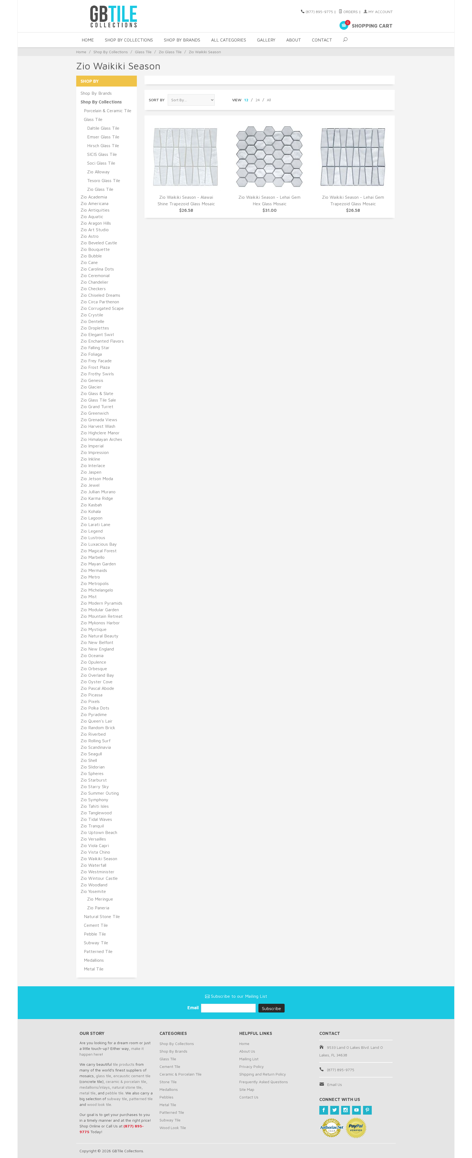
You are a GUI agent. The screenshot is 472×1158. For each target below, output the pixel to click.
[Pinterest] (367, 1110)
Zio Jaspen (91, 472)
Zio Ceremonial (95, 275)
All (269, 99)
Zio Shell (89, 760)
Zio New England (97, 648)
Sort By (157, 99)
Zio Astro (90, 236)
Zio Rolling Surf (96, 740)
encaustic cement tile (132, 1075)
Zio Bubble (91, 255)
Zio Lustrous (93, 537)
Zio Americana (94, 203)
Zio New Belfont (97, 642)
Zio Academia (94, 196)
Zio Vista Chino (95, 852)
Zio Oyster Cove (97, 681)
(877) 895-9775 (319, 11)
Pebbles (166, 1097)
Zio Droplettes (95, 327)
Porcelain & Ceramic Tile (107, 110)
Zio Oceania (92, 655)
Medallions (94, 960)
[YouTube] (356, 1110)
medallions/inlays (94, 1087)
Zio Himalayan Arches (101, 439)
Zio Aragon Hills (96, 223)
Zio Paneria (98, 907)
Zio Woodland (94, 884)
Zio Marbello (93, 557)
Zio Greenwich (95, 413)
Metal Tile (94, 968)
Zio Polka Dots (95, 707)
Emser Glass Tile (103, 136)
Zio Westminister (97, 871)
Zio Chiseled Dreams (100, 295)
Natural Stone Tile (102, 916)
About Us (247, 1051)
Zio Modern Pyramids (101, 603)
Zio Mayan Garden (98, 563)
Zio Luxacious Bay (99, 544)
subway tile (117, 1098)
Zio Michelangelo (97, 589)
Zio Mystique (94, 629)
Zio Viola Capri (95, 845)
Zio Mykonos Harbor (100, 622)
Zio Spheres (92, 773)
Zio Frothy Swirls (97, 373)
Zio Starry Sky (95, 786)
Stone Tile (168, 1081)
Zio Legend (92, 530)
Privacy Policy (251, 1066)
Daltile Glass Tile (103, 128)
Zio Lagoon (91, 517)
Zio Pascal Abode (97, 688)
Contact (322, 39)
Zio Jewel (90, 485)
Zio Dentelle (92, 321)
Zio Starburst (94, 779)
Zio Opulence (93, 662)
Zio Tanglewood (96, 812)
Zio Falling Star (95, 347)
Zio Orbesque (94, 668)
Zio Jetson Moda (97, 478)
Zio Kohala (91, 511)
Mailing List (248, 1058)
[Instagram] (345, 1110)
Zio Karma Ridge (97, 498)
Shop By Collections (129, 39)
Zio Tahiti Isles (95, 806)
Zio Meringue (100, 898)
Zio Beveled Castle (99, 242)
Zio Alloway (98, 171)
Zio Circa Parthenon (100, 301)
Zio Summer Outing (100, 793)
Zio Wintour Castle (99, 878)
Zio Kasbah (91, 504)
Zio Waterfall (93, 865)
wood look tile (99, 1104)
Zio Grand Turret (97, 406)
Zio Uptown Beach (99, 832)
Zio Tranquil (92, 825)
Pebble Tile (95, 933)
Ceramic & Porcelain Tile (181, 1074)
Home (88, 39)
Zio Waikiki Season (99, 858)
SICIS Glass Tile (102, 154)
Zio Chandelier (94, 282)
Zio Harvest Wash (98, 426)
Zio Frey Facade (96, 360)
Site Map (246, 1089)
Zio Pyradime (94, 714)
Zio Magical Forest (99, 550)
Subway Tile (96, 942)
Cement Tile (96, 925)
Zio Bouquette (95, 249)
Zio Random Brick (98, 727)
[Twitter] (334, 1110)
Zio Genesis (92, 380)
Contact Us (248, 1097)
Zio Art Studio (95, 229)
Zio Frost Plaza (95, 367)
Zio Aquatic (92, 216)
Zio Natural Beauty (100, 635)
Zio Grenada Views (99, 419)
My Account (380, 11)
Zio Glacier (91, 386)
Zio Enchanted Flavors (102, 341)
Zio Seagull (91, 753)
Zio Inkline (90, 458)
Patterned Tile (98, 951)
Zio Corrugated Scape (102, 308)
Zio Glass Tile (170, 51)
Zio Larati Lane (95, 524)
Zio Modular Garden (100, 609)
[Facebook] (323, 1110)
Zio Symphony (94, 799)
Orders (350, 11)
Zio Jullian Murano (98, 491)
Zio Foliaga (91, 354)
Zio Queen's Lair (97, 720)
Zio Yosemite (93, 891)
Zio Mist (89, 596)
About (293, 39)
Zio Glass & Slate (97, 393)
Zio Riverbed (93, 734)
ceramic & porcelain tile (126, 1081)
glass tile (103, 1075)
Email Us (334, 1084)
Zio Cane (89, 262)
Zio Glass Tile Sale (98, 399)
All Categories (228, 39)
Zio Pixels (90, 701)
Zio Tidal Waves (96, 819)
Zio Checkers (93, 288)
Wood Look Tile (173, 1127)
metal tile (87, 1093)
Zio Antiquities (95, 209)
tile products (123, 1064)
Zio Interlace (93, 465)
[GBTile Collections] (129, 16)
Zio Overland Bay (97, 675)
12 (246, 99)
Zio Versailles (93, 838)
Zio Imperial (92, 445)
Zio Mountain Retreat (102, 616)
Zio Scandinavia (96, 747)
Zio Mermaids (94, 570)
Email (193, 1007)
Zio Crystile (92, 314)
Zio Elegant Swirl (97, 334)
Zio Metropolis (95, 583)
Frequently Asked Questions (263, 1081)
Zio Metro (90, 576)
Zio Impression (95, 452)
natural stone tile (126, 1087)
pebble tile (114, 1093)
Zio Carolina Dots (97, 268)
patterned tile (141, 1098)
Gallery (266, 39)
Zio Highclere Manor (100, 432)
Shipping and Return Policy (262, 1074)
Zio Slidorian (93, 766)
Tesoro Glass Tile (103, 180)
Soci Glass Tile (101, 163)
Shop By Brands (182, 39)
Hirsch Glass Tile (103, 145)
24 (257, 99)
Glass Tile (143, 51)
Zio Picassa (91, 694)
